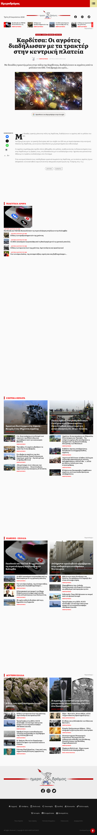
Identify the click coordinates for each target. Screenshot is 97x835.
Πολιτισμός (83, 806)
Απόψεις (24, 806)
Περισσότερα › (88, 28)
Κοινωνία (71, 806)
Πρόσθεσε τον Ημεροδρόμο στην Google (50, 114)
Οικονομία (48, 806)
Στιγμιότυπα (49, 813)
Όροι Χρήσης (33, 821)
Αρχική (14, 806)
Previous (4, 25)
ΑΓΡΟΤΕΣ (49, 169)
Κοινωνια (51, 34)
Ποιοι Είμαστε (18, 821)
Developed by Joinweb (86, 830)
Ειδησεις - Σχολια (41, 34)
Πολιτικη (58, 34)
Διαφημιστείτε (78, 821)
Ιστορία (36, 813)
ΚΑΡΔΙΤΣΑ (58, 169)
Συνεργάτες (63, 813)
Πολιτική (36, 806)
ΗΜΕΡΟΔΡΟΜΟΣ (43, 59)
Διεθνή (60, 806)
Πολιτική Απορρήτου (48, 821)
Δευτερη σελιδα (15, 675)
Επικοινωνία (64, 821)
